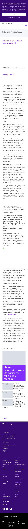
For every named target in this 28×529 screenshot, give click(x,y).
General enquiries (19, 479)
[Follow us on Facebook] (3, 509)
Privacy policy (5, 501)
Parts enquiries (18, 486)
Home (3, 31)
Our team (4, 479)
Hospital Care (5, 464)
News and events (10, 31)
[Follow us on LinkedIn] (7, 509)
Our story (4, 476)
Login (16, 496)
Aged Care (5, 460)
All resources (18, 471)
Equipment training (19, 469)
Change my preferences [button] (14, 17)
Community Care (6, 462)
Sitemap (4, 504)
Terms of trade (6, 496)
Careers (4, 483)
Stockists (17, 476)
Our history (5, 481)
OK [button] (14, 14)
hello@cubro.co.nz (11, 314)
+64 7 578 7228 (10, 436)
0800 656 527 (11, 435)
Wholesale (4, 467)
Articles (17, 31)
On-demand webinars (20, 464)
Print (11, 74)
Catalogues (17, 467)
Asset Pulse (17, 484)
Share (4, 74)
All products (5, 469)
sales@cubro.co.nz (10, 438)
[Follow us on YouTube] (10, 509)
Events (16, 462)
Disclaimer (5, 499)
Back (5, 418)
